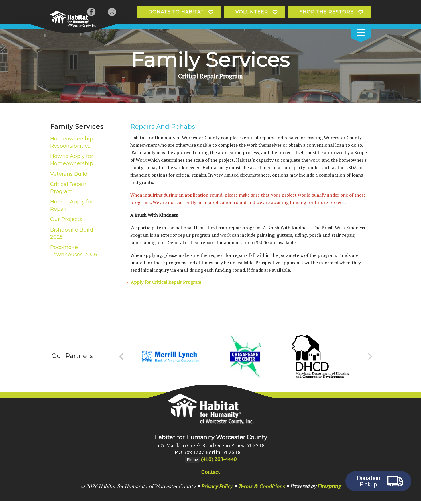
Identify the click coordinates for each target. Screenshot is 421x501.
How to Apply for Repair (71, 205)
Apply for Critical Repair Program (166, 282)
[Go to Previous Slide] (121, 356)
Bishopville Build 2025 (71, 233)
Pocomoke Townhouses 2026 (73, 251)
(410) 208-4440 (219, 458)
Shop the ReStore (327, 12)
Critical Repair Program (68, 188)
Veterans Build (69, 174)
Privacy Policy (216, 486)
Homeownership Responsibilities (71, 142)
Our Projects (66, 219)
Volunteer (251, 12)
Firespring (329, 485)
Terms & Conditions (261, 486)
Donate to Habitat (176, 12)
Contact (210, 471)
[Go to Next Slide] (370, 356)
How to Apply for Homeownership (71, 160)
